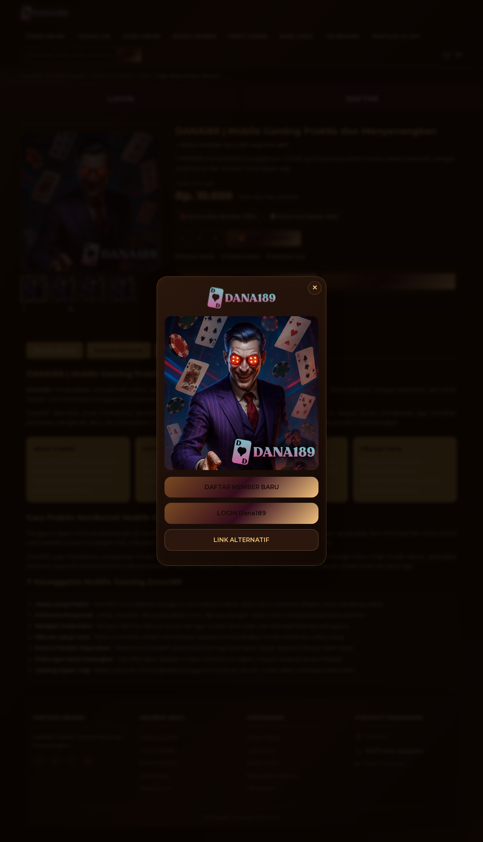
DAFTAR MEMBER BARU (242, 487)
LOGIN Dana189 (241, 513)
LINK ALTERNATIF (241, 539)
